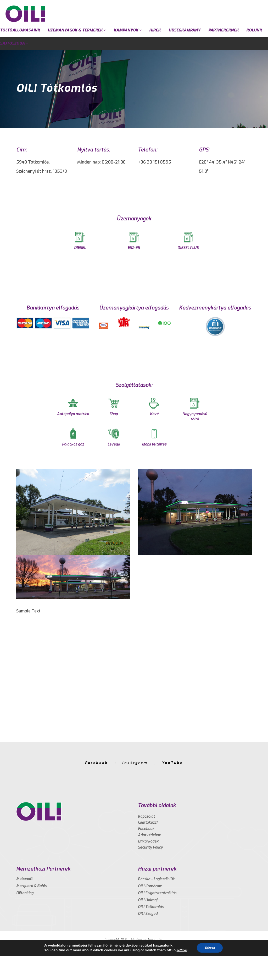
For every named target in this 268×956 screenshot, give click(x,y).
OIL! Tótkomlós (151, 906)
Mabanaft (24, 878)
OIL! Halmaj (147, 900)
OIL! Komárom (150, 886)
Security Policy (150, 847)
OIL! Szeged (148, 913)
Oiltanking (25, 892)
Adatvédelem (149, 835)
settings (182, 950)
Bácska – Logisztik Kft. (156, 879)
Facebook (96, 763)
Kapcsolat (146, 816)
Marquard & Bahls (31, 885)
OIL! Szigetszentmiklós (157, 892)
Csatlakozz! (148, 822)
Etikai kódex (148, 841)
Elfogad (210, 948)
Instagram (135, 763)
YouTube (172, 763)
